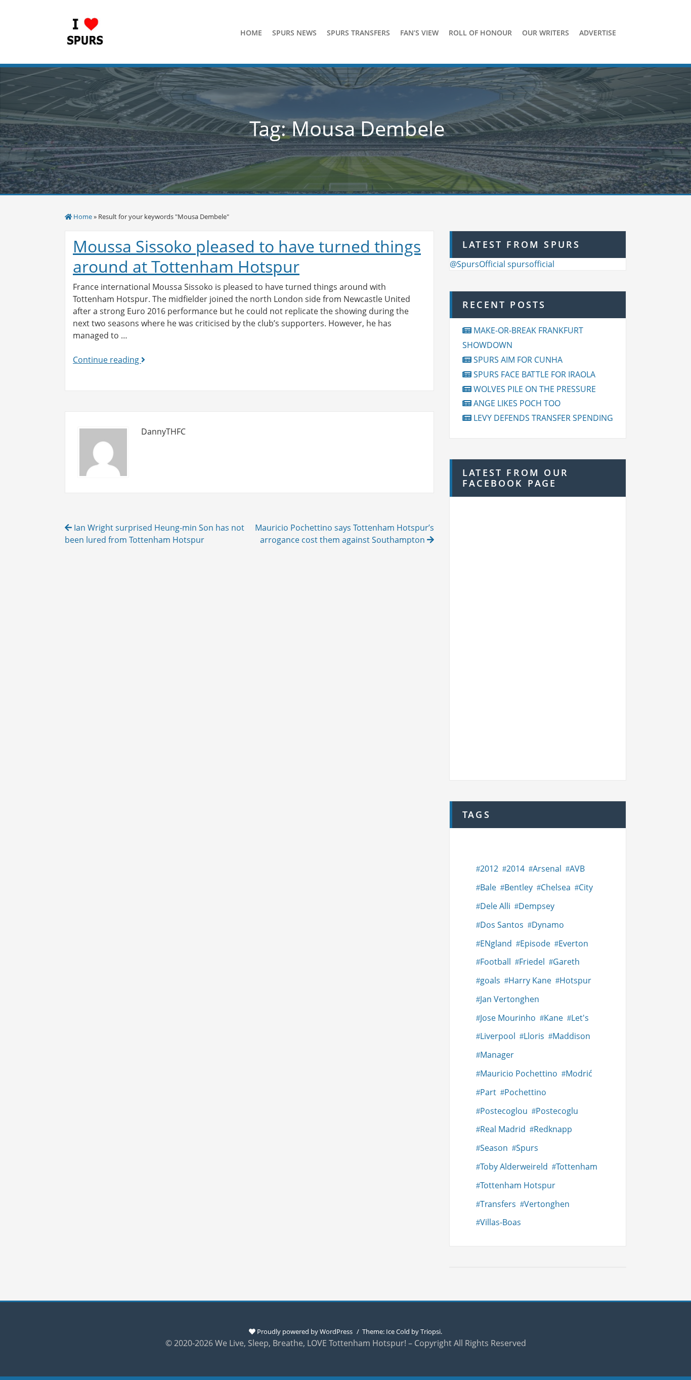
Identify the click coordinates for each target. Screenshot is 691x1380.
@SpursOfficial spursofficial (502, 264)
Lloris (534, 1036)
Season (494, 1147)
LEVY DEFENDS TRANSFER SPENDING (543, 417)
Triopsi (430, 1331)
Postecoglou (504, 1110)
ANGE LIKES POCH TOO (516, 403)
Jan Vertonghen (509, 999)
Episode (535, 943)
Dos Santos (502, 924)
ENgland (496, 943)
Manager (497, 1054)
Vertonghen (547, 1204)
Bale (488, 887)
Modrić (579, 1073)
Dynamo (548, 924)
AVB (577, 868)
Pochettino (525, 1092)
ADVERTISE (597, 32)
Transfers (498, 1204)
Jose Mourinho (508, 1017)
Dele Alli (495, 906)
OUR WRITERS (545, 32)
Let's (580, 1017)
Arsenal (547, 868)
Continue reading (109, 359)
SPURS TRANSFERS (358, 32)
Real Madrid (503, 1129)
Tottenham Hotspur (517, 1185)
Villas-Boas (500, 1222)
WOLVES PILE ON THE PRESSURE (534, 389)
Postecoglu (557, 1110)
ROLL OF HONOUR (480, 32)
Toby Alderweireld (514, 1166)
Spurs (527, 1147)
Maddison (571, 1036)
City (586, 887)
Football (495, 961)
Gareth (566, 961)
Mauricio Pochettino (518, 1073)
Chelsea (556, 887)
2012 (489, 868)
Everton (573, 943)
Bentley (518, 887)
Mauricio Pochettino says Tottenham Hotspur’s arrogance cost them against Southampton (344, 533)
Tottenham (576, 1166)
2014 (515, 868)
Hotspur (575, 980)
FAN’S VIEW (419, 32)
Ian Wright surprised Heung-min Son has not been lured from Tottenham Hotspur (154, 533)
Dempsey (536, 906)
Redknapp (553, 1129)
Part (488, 1092)
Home (82, 216)
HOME (251, 32)
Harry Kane (529, 980)
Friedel (532, 961)
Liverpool (497, 1036)
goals (490, 980)
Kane (553, 1017)
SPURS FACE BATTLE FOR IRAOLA (534, 374)
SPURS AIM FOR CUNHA (518, 359)
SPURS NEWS (294, 32)
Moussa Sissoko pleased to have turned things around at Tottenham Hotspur (247, 256)
